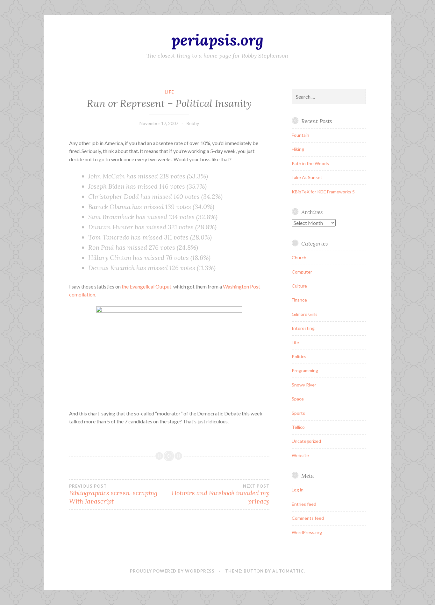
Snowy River (304, 384)
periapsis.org (217, 40)
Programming (305, 370)
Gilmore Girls (304, 314)
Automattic (288, 571)
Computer (302, 272)
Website (300, 455)
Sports (298, 413)
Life (169, 91)
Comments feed (308, 518)
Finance (299, 299)
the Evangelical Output (146, 286)
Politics (299, 356)
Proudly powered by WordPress (172, 571)
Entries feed (304, 504)
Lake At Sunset (307, 177)
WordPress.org (307, 532)
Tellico (298, 427)
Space (298, 398)
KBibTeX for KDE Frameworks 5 (323, 191)
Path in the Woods (310, 163)
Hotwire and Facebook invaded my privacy (220, 494)
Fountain (300, 135)
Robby (192, 123)
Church (299, 257)
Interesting (303, 328)
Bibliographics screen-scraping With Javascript (113, 494)
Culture (299, 286)
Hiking (298, 149)
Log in (297, 489)
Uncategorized (306, 441)
